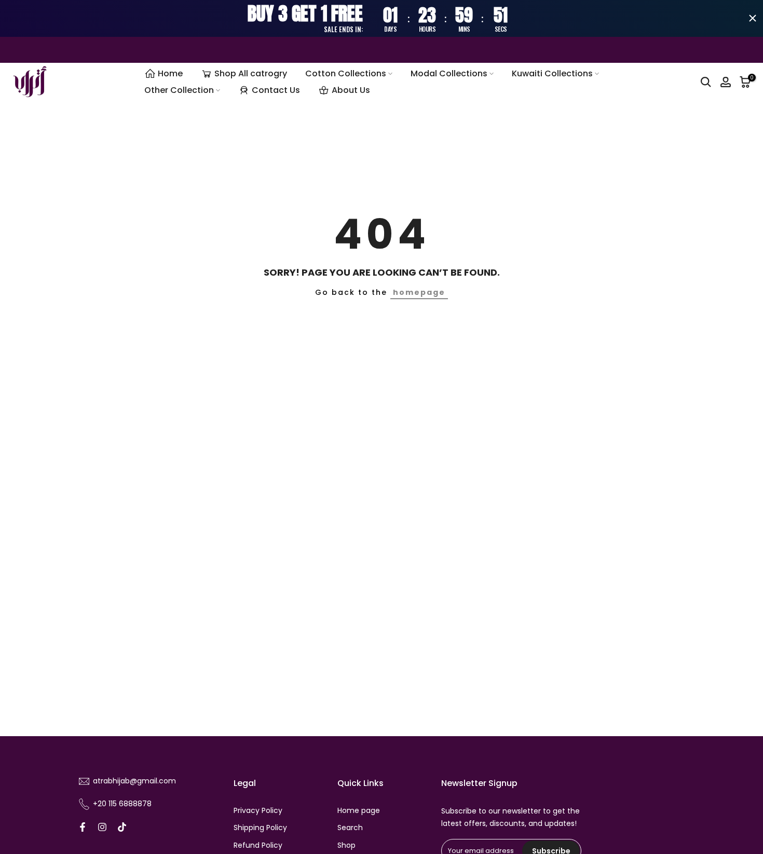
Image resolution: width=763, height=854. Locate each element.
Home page (358, 811)
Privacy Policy (258, 811)
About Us (351, 90)
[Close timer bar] (752, 18)
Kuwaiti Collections (552, 73)
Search (350, 828)
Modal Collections (449, 73)
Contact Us (276, 90)
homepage (419, 292)
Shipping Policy (260, 828)
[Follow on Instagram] (102, 827)
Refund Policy (258, 845)
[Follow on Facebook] (82, 827)
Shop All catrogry (250, 73)
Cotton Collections (345, 73)
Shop (346, 845)
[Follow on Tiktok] (122, 827)
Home (170, 73)
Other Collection (179, 90)
